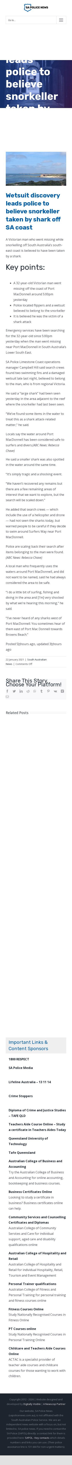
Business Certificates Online (30, 1192)
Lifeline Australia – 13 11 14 (30, 1082)
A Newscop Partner (54, 1404)
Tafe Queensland (22, 1153)
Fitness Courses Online (26, 1309)
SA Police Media (21, 1068)
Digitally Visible (32, 1404)
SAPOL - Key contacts (37, 1437)
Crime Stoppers (21, 1096)
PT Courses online (22, 1329)
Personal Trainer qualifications (32, 1284)
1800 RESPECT (19, 1059)
